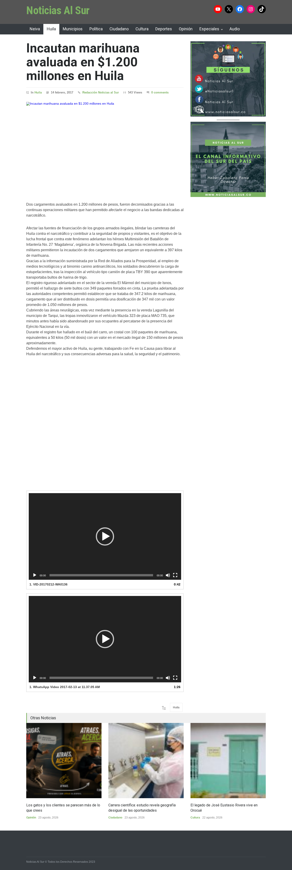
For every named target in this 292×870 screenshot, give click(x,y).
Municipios (73, 28)
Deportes (163, 28)
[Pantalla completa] (175, 575)
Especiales (209, 28)
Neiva (35, 28)
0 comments (160, 92)
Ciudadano (119, 28)
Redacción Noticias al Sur (100, 92)
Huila (51, 28)
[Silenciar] (168, 575)
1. (48, 584)
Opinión (186, 28)
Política (96, 28)
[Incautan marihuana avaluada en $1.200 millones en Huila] (105, 146)
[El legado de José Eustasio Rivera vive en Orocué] (228, 760)
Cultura (142, 28)
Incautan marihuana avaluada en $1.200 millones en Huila (83, 62)
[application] (105, 536)
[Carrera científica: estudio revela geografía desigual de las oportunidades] (146, 760)
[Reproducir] (34, 575)
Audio (234, 28)
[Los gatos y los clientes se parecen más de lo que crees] (64, 760)
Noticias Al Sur (58, 10)
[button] (105, 536)
